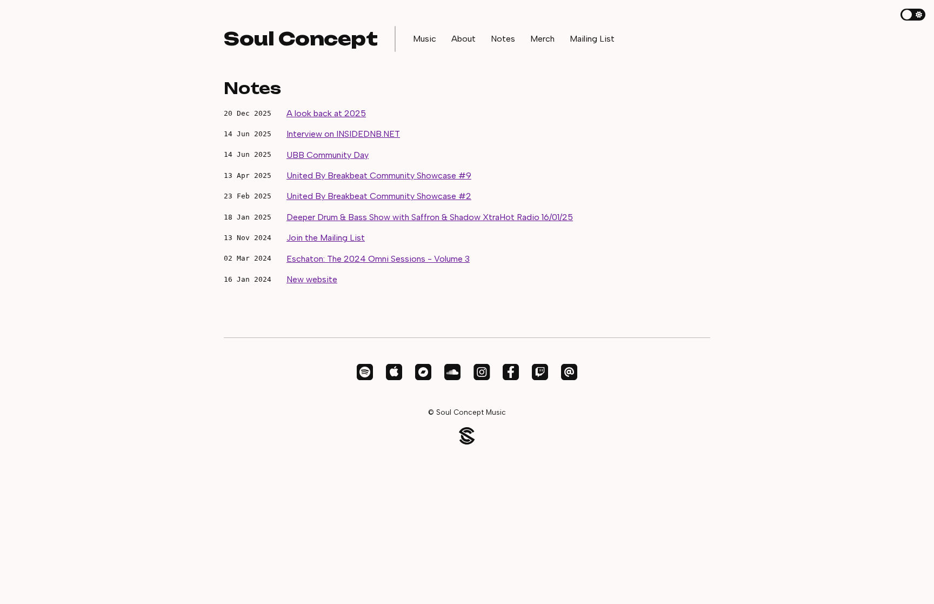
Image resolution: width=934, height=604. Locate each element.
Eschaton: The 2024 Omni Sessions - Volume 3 (378, 259)
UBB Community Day (327, 155)
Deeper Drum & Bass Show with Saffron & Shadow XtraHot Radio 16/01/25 (429, 217)
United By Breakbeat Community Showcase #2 (378, 196)
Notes (503, 39)
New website (311, 279)
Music (424, 39)
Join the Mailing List (325, 238)
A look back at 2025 (326, 113)
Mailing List (592, 39)
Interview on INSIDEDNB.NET (343, 134)
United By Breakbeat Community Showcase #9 (378, 175)
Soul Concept (300, 38)
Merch (542, 39)
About (463, 39)
